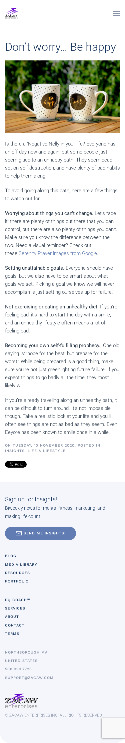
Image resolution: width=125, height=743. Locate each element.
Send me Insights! (45, 533)
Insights (15, 451)
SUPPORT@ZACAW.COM (29, 678)
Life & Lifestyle (47, 451)
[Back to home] (11, 13)
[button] (116, 13)
